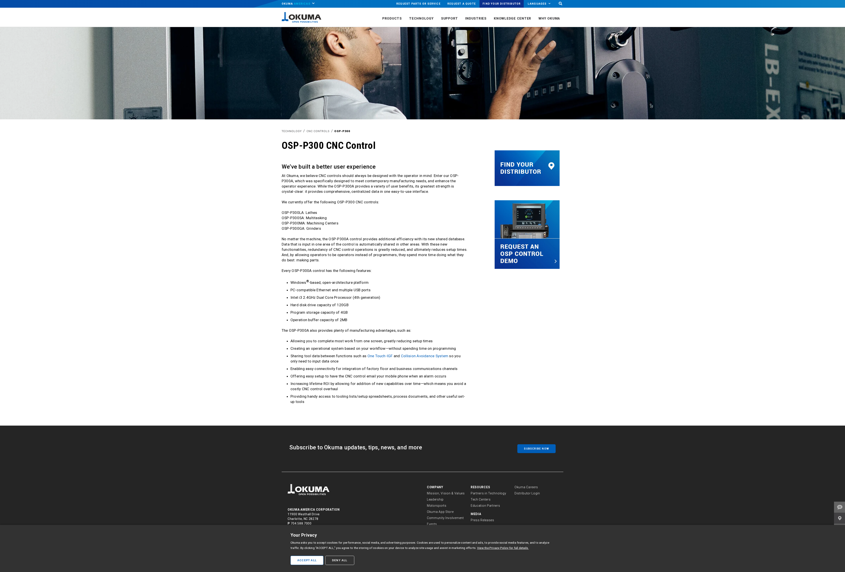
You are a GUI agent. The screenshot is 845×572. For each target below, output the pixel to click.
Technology (292, 131)
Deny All (339, 560)
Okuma (296, 3)
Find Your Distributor (502, 3)
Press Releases (482, 520)
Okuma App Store (440, 512)
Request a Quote (461, 3)
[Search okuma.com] (560, 4)
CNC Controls (318, 131)
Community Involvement (445, 518)
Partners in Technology (488, 493)
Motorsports (436, 505)
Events (432, 524)
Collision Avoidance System (424, 356)
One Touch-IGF (380, 356)
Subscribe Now (536, 448)
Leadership (435, 499)
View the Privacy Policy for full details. (503, 548)
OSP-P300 (342, 131)
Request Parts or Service (418, 3)
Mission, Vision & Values (446, 493)
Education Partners (485, 505)
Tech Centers (480, 499)
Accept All (307, 560)
